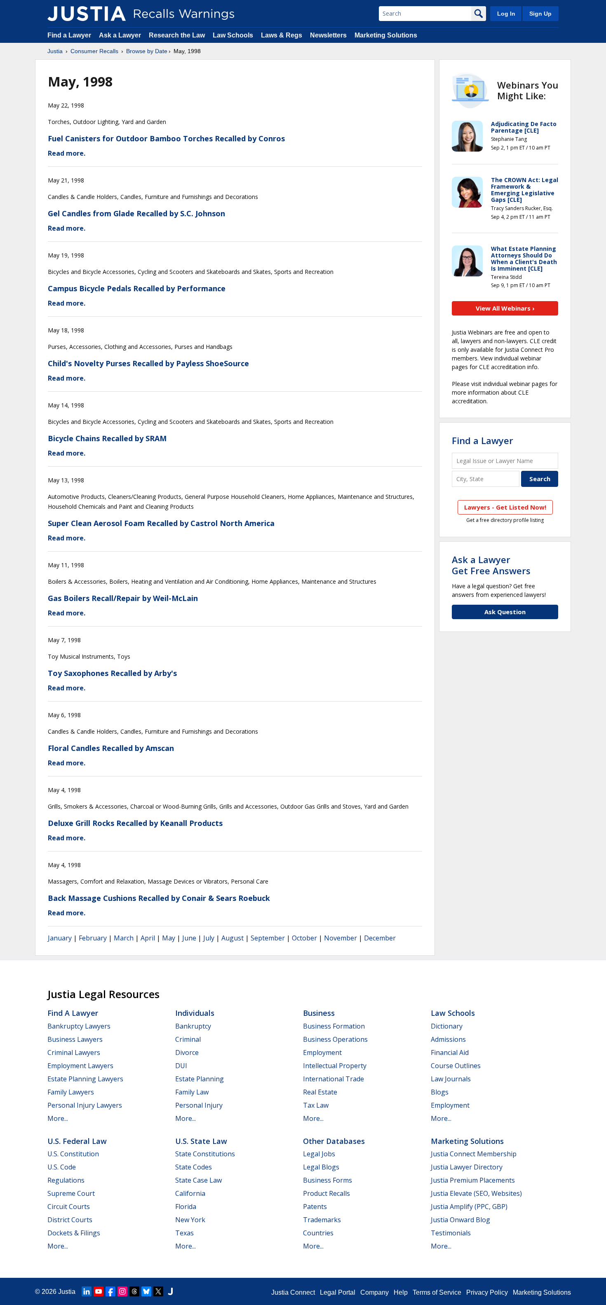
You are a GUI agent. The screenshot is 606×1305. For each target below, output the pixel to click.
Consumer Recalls (94, 51)
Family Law (192, 1092)
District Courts (69, 1219)
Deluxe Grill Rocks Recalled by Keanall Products (135, 823)
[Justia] (86, 13)
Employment (322, 1052)
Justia (55, 51)
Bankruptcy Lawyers (78, 1026)
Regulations (66, 1180)
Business (319, 1013)
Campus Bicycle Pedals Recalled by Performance (136, 288)
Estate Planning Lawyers (85, 1078)
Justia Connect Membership (474, 1153)
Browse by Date (146, 51)
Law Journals (451, 1078)
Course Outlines (456, 1065)
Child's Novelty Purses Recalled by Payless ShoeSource (148, 363)
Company (374, 1292)
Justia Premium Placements (473, 1180)
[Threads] (134, 1291)
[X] (158, 1291)
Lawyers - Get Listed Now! (505, 507)
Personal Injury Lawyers (84, 1105)
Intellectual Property (334, 1065)
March (124, 937)
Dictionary (447, 1026)
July (208, 937)
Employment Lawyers (80, 1065)
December (380, 937)
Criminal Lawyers (73, 1052)
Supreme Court (71, 1193)
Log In (506, 13)
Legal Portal (337, 1292)
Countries (318, 1232)
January (60, 937)
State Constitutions (205, 1153)
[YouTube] (98, 1291)
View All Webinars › (505, 308)
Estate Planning (199, 1078)
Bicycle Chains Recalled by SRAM (107, 438)
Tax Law (316, 1105)
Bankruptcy (193, 1026)
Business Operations (335, 1039)
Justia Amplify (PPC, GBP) (469, 1206)
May (168, 937)
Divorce (187, 1052)
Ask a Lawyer (121, 35)
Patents (315, 1206)
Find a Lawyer (69, 35)
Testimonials (451, 1232)
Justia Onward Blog (460, 1219)
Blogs (440, 1092)
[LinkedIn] (87, 1291)
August (232, 937)
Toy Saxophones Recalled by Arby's (112, 673)
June (189, 937)
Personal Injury (199, 1105)
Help (401, 1292)
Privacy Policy (487, 1292)
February (93, 937)
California (190, 1193)
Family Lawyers (70, 1092)
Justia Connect (293, 1292)
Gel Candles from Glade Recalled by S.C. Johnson (136, 213)
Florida (185, 1206)
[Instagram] (122, 1291)
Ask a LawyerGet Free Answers (491, 564)
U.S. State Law (201, 1141)
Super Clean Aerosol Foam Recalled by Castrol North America (161, 523)
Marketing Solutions (386, 35)
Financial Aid (450, 1052)
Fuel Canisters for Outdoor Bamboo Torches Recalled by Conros (166, 138)
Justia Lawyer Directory (467, 1167)
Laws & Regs (281, 35)
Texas (184, 1232)
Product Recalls (326, 1193)
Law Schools (233, 35)
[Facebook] (110, 1291)
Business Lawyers (75, 1039)
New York (190, 1219)
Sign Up (540, 13)
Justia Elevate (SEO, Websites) (476, 1193)
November (340, 937)
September (268, 937)
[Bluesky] (146, 1291)
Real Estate (320, 1092)
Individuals (194, 1013)
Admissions (448, 1039)
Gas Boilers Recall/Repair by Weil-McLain (123, 598)
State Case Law (198, 1180)
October (304, 937)
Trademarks (322, 1219)
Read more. (66, 153)
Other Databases (334, 1141)
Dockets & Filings (73, 1232)
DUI (181, 1065)
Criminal (188, 1039)
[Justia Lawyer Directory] (170, 1291)
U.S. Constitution (73, 1153)
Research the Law (177, 35)
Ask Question (505, 612)
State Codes (193, 1167)
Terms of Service (437, 1292)
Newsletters (328, 35)
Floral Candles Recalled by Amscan (111, 748)
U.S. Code (61, 1167)
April (148, 937)
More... (57, 1118)
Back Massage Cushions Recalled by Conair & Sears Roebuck (159, 898)
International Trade (333, 1078)
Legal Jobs (319, 1153)
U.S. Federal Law (77, 1141)
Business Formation (334, 1026)
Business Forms (327, 1180)
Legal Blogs (321, 1167)
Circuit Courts (68, 1206)
